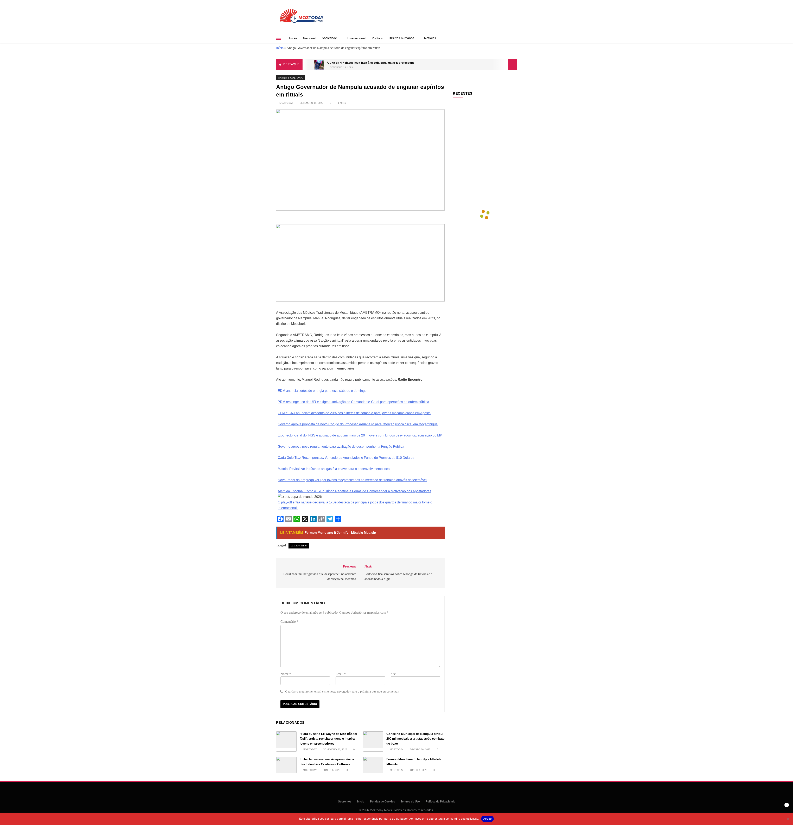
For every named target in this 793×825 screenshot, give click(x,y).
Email (341, 674)
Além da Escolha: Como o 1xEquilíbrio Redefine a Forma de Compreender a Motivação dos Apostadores (354, 491)
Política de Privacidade (440, 801)
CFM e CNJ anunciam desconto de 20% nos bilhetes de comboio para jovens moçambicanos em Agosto (354, 413)
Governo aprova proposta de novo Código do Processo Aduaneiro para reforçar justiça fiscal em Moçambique (358, 424)
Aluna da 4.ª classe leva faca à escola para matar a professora (370, 62)
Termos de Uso (410, 801)
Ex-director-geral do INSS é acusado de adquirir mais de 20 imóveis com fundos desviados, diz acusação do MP (360, 435)
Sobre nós (344, 801)
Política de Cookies (382, 801)
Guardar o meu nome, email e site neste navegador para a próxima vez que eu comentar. (342, 691)
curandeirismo (299, 545)
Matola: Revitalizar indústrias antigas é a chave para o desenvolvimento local (334, 469)
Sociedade (329, 38)
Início (293, 38)
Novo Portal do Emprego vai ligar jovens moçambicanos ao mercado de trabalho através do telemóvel (352, 480)
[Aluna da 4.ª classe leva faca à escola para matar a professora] (319, 64)
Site (393, 674)
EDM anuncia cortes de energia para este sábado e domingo (322, 390)
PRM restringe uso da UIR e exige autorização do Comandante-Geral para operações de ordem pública (353, 402)
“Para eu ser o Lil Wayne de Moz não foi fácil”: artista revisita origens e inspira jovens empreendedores (328, 738)
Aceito (487, 818)
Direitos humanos (401, 38)
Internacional (356, 38)
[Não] (788, 819)
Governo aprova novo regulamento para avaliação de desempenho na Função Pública (341, 446)
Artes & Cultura (290, 77)
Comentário (289, 621)
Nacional (309, 38)
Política (377, 38)
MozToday (286, 103)
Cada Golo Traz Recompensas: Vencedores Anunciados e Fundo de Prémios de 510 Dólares (346, 457)
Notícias (430, 38)
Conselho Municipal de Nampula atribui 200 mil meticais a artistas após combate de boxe (415, 738)
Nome (285, 674)
